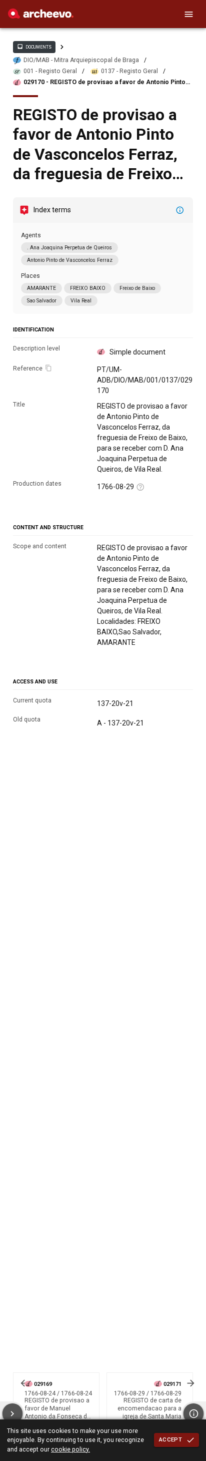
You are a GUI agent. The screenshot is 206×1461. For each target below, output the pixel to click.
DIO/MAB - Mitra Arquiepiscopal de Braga (81, 60)
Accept (170, 1439)
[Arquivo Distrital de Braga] (41, 16)
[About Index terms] (180, 210)
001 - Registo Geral (50, 71)
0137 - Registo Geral (129, 71)
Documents (34, 47)
